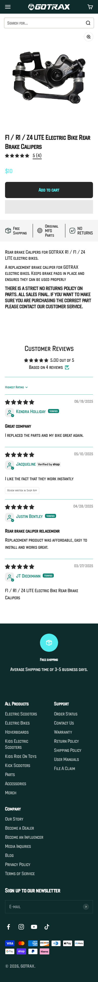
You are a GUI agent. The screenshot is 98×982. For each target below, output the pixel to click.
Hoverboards (17, 732)
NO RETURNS (85, 230)
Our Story (14, 819)
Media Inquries (18, 846)
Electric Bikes (17, 723)
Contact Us (64, 723)
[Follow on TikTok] (46, 926)
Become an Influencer (24, 837)
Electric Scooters (21, 714)
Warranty (63, 732)
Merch (10, 793)
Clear (76, 23)
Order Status (65, 714)
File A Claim (64, 768)
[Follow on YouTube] (34, 926)
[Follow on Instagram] (21, 926)
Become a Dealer (19, 828)
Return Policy (66, 741)
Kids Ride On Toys (20, 756)
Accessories (15, 784)
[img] (19, 402)
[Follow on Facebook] (8, 926)
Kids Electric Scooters (16, 744)
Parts (10, 775)
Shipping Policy (67, 750)
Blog (9, 855)
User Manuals (66, 759)
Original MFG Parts (51, 230)
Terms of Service (20, 874)
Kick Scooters (17, 765)
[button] (17, 155)
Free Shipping (20, 230)
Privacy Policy (17, 864)
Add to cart (49, 190)
